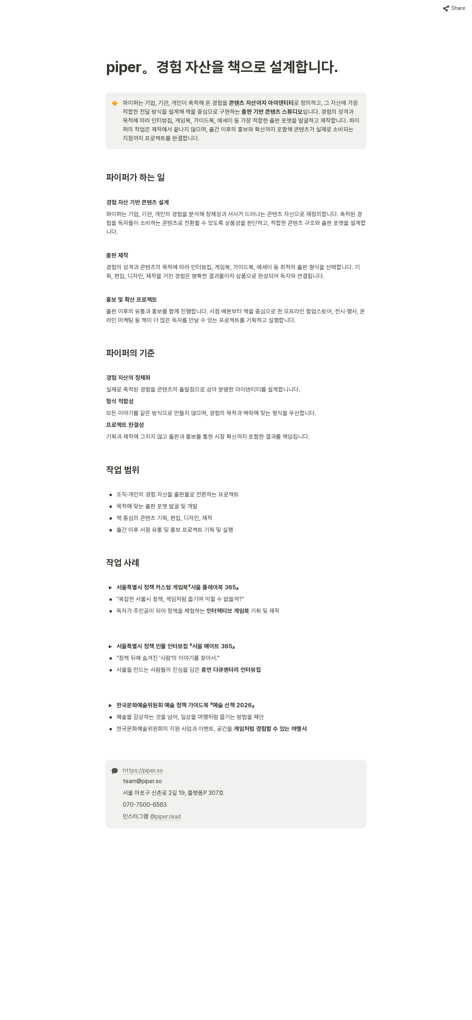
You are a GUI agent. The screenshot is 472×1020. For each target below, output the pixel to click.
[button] (454, 8)
